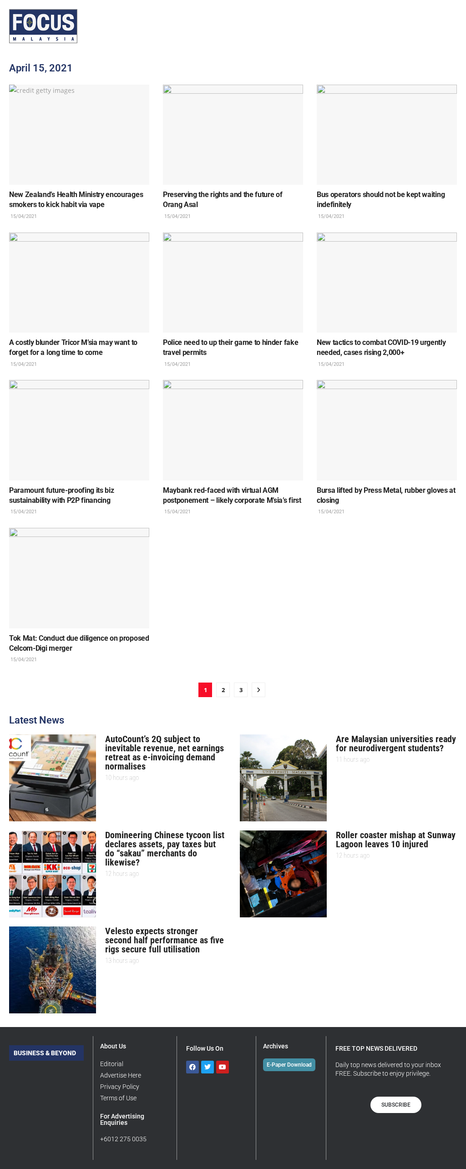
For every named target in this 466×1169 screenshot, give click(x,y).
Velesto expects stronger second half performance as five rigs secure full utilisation (164, 940)
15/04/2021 (23, 216)
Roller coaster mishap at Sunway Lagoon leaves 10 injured (396, 840)
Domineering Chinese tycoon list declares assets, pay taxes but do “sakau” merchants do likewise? (164, 849)
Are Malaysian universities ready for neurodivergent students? (396, 744)
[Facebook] (192, 1067)
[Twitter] (207, 1067)
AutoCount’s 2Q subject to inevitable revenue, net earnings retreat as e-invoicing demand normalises (164, 753)
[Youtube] (222, 1067)
